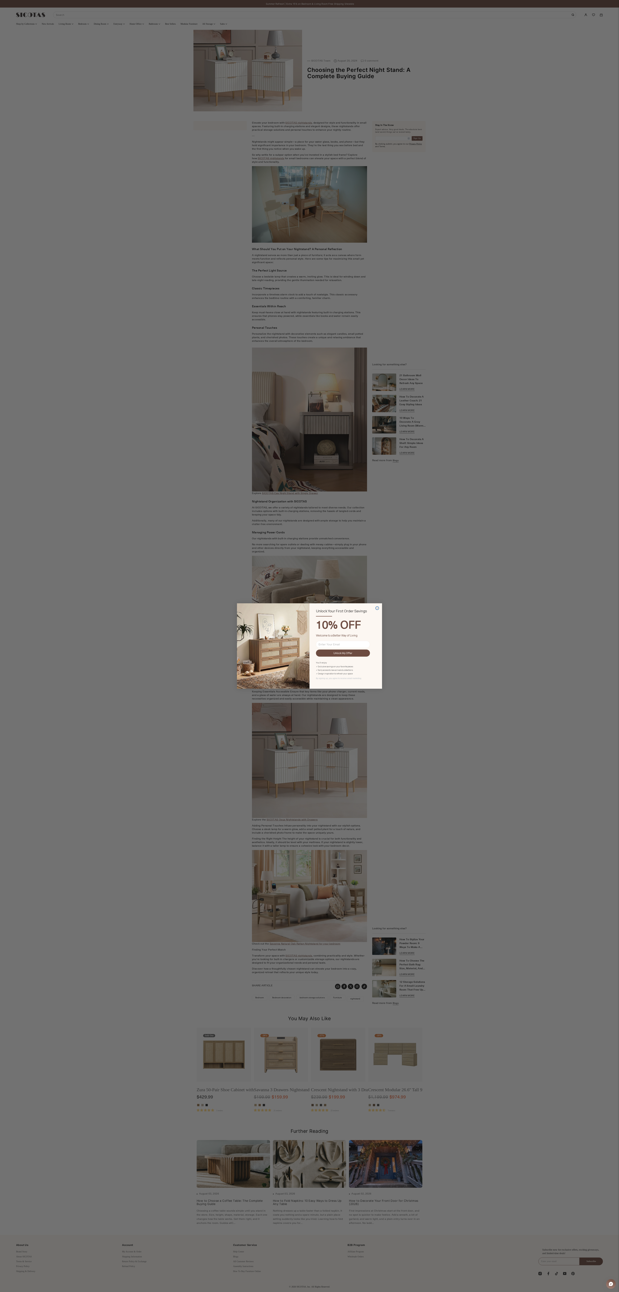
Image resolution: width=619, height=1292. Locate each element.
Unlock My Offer (343, 653)
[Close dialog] (377, 608)
